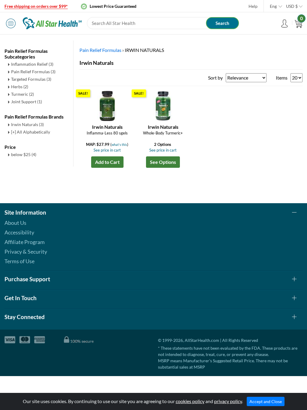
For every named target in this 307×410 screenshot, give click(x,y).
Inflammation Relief (32, 64)
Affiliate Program (24, 242)
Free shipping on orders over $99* (36, 6)
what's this (119, 144)
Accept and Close (265, 401)
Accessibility (19, 232)
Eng (273, 6)
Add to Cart (107, 162)
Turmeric (22, 94)
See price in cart (107, 150)
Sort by (215, 77)
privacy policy (228, 401)
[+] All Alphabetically (30, 131)
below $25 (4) (23, 154)
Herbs (19, 86)
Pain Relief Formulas (33, 71)
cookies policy (190, 401)
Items (282, 77)
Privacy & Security (25, 251)
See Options (163, 162)
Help (253, 6)
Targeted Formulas (31, 79)
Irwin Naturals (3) (27, 124)
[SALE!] (107, 105)
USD (292, 6)
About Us (15, 222)
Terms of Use (19, 261)
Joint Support (26, 101)
